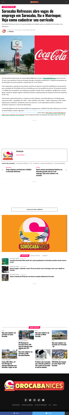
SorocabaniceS (16, 405)
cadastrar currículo (22, 163)
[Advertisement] (34, 133)
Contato (55, 405)
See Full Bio (20, 155)
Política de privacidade (41, 405)
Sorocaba (37, 163)
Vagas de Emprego (60, 163)
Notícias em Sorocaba (27, 405)
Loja (50, 405)
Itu (31, 163)
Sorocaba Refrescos (47, 163)
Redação (11, 31)
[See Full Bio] (25, 155)
